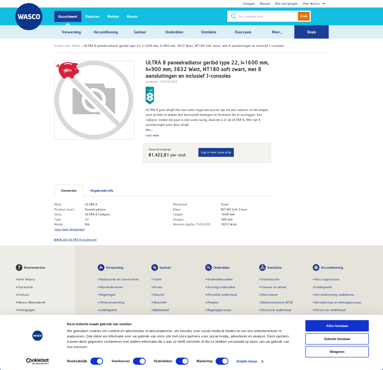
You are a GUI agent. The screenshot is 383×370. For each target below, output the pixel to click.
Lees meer (153, 135)
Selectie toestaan (337, 339)
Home (76, 45)
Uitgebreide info (101, 190)
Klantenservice (34, 267)
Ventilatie (274, 267)
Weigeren (337, 352)
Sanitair (165, 267)
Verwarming (114, 267)
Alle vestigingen (286, 3)
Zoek (303, 16)
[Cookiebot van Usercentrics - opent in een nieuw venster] (37, 361)
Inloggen (249, 3)
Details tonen (246, 361)
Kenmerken (69, 190)
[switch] (139, 361)
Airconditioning (332, 267)
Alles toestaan (337, 326)
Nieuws (265, 3)
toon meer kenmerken (69, 229)
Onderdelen (221, 267)
